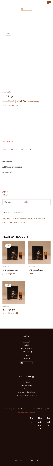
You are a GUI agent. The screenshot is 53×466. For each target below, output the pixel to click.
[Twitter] (26, 2)
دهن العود (6, 92)
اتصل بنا (26, 382)
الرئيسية (26, 342)
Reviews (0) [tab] (7, 173)
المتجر (26, 345)
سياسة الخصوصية (26, 392)
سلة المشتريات (26, 349)
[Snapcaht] (37, 460)
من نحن (26, 359)
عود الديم (29, 149)
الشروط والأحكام (27, 389)
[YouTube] (16, 460)
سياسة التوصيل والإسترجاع (26, 396)
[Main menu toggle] (5, 2)
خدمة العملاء (26, 386)
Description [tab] (7, 162)
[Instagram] (31, 2)
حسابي (26, 355)
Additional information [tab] (12, 167)
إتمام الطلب (26, 352)
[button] (11, 2)
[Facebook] (21, 2)
